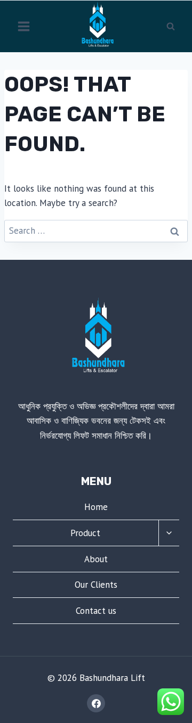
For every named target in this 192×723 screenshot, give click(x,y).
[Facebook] (96, 703)
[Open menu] (24, 26)
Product (85, 533)
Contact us (96, 611)
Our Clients (96, 584)
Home (96, 507)
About (96, 559)
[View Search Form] (170, 26)
